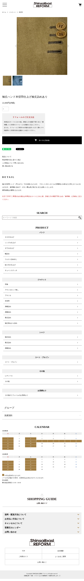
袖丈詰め (8, 337)
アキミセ (8, 295)
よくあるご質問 (60, 556)
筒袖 (6, 284)
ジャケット (12, 12)
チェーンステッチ (11, 270)
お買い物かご (42, 562)
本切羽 (21, 12)
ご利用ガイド (23, 556)
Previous (16, 46)
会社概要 (60, 551)
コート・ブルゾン (11, 362)
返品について (6, 156)
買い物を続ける (7, 166)
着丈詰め (8, 317)
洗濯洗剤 (8, 415)
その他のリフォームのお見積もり (16, 395)
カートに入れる (44, 140)
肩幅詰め (8, 306)
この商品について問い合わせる (13, 163)
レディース (9, 376)
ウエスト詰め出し (11, 259)
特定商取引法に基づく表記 (11, 160)
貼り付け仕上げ (10, 265)
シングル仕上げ (10, 242)
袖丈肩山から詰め (11, 323)
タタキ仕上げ (9, 237)
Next (67, 46)
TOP (23, 551)
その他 (7, 381)
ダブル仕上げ (9, 248)
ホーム (4, 12)
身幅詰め (8, 312)
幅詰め (7, 254)
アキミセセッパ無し (12, 290)
